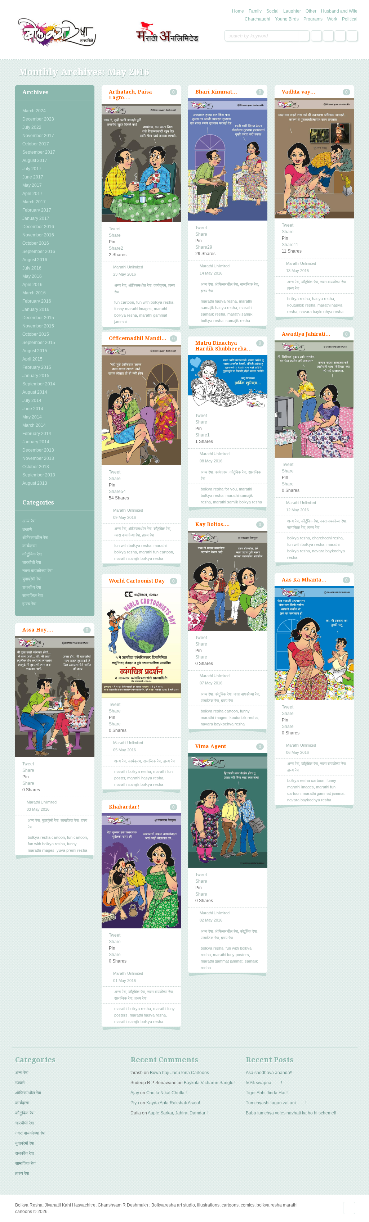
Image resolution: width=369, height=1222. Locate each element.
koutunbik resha (301, 305)
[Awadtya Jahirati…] (314, 399)
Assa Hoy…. (37, 630)
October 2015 (35, 334)
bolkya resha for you (219, 489)
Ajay (134, 1092)
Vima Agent (210, 746)
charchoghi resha (327, 538)
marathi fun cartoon (156, 552)
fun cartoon (124, 302)
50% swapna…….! (264, 1082)
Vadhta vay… (298, 92)
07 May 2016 (211, 683)
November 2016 (38, 234)
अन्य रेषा (29, 521)
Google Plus (340, 35)
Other (311, 11)
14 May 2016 (211, 273)
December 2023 (38, 119)
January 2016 (35, 309)
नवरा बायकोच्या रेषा (37, 570)
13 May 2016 (297, 270)
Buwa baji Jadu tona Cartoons (179, 1072)
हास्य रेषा (29, 603)
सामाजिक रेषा (32, 595)
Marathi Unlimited (128, 267)
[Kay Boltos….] (227, 581)
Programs (313, 19)
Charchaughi (257, 19)
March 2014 (34, 425)
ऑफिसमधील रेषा (35, 537)
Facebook (316, 35)
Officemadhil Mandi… (137, 338)
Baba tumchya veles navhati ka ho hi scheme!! (291, 1112)
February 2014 (36, 433)
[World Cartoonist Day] (141, 642)
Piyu (134, 1102)
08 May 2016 (211, 461)
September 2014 (38, 383)
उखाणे (27, 529)
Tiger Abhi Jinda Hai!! (267, 1092)
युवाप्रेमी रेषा (31, 578)
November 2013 (38, 458)
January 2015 (35, 375)
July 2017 (31, 168)
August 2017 (34, 160)
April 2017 (32, 193)
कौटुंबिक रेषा (32, 554)
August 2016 (34, 259)
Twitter (328, 35)
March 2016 (34, 292)
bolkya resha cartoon (219, 711)
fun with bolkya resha (154, 302)
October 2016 (35, 243)
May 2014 (32, 417)
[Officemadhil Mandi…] (141, 405)
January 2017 (35, 218)
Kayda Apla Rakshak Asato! (173, 1102)
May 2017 (32, 185)
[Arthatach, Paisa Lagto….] (141, 163)
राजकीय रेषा (31, 587)
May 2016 (32, 276)
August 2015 (34, 350)
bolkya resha (298, 299)
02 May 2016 (211, 920)
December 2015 (38, 317)
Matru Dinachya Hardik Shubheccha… (223, 346)
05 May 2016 (124, 750)
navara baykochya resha (321, 311)
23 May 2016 (124, 274)
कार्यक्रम (29, 545)
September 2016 (38, 251)
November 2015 (38, 326)
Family (255, 11)
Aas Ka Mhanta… (304, 580)
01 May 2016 (124, 980)
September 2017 (38, 152)
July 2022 (31, 127)
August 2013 (34, 483)
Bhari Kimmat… (216, 92)
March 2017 (34, 201)
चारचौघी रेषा (31, 562)
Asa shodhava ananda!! (269, 1072)
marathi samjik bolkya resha (138, 558)
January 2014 (35, 441)
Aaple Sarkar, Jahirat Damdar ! (178, 1112)
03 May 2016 (38, 809)
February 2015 (36, 367)
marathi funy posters (231, 954)
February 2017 (36, 210)
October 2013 (35, 466)
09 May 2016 (124, 517)
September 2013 (38, 475)
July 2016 (31, 268)
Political (349, 19)
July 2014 (31, 400)
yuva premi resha (72, 850)
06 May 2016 (297, 752)
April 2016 (32, 284)
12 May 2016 (297, 510)
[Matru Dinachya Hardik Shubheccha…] (227, 382)
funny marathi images (133, 309)
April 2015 (32, 359)
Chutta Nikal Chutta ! (166, 1092)
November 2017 (38, 135)
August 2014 (34, 392)
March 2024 (34, 110)
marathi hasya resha (219, 301)
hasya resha (323, 299)
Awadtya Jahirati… (306, 334)
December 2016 (38, 226)
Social (272, 11)
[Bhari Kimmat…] (227, 159)
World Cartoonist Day (137, 581)
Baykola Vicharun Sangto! (209, 1082)
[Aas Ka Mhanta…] (314, 643)
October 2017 (35, 143)
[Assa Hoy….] (54, 696)
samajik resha (238, 320)
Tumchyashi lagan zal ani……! (276, 1102)
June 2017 (32, 177)
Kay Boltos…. (212, 524)
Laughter (292, 11)
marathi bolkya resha (132, 771)
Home (238, 11)
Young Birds (287, 19)
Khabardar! (124, 807)
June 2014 (32, 408)
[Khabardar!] (141, 870)
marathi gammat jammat (323, 793)
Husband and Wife (339, 11)
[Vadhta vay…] (314, 158)
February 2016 (36, 301)
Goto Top (349, 1208)
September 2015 (38, 342)
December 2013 (38, 450)
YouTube (352, 35)
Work (332, 19)
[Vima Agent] (227, 810)
